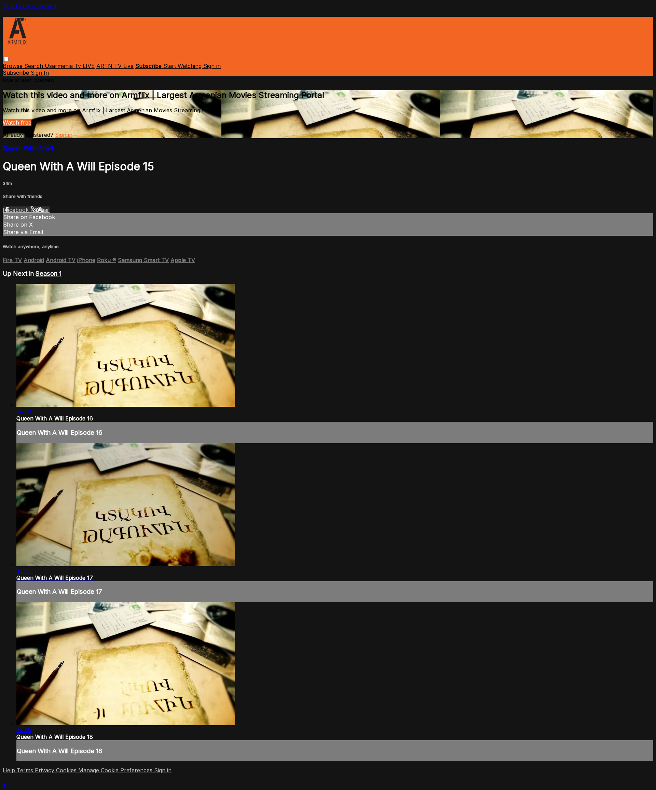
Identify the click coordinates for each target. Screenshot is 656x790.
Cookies (67, 770)
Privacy (45, 770)
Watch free (17, 122)
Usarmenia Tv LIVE (70, 65)
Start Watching (183, 65)
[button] (6, 59)
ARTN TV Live (115, 65)
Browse (13, 65)
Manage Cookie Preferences (116, 770)
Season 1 (49, 273)
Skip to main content (29, 6)
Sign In (40, 72)
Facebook (16, 209)
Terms (26, 770)
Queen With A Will (29, 148)
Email (43, 209)
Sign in (212, 65)
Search (34, 65)
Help (10, 770)
